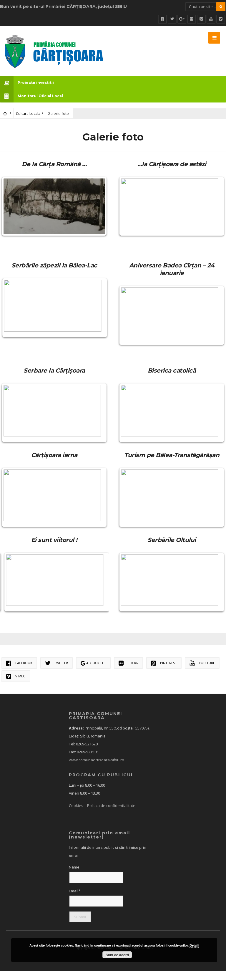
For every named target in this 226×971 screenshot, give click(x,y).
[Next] (96, 206)
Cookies (76, 805)
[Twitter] (172, 19)
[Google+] (181, 19)
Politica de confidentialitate (111, 805)
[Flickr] (191, 19)
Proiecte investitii (36, 82)
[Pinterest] (201, 19)
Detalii (194, 945)
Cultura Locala (28, 113)
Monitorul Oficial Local (40, 96)
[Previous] (12, 206)
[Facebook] (162, 19)
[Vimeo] (220, 19)
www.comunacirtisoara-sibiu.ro (96, 759)
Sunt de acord (117, 954)
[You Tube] (211, 19)
